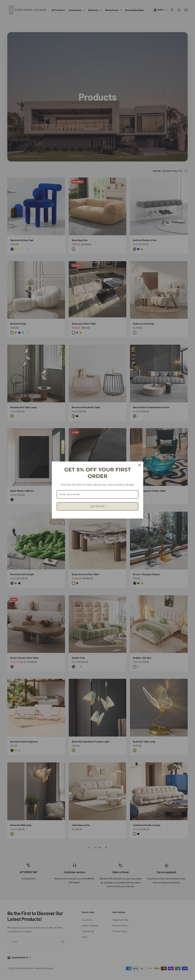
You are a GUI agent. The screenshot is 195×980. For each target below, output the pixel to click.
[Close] (139, 465)
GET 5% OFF (97, 506)
